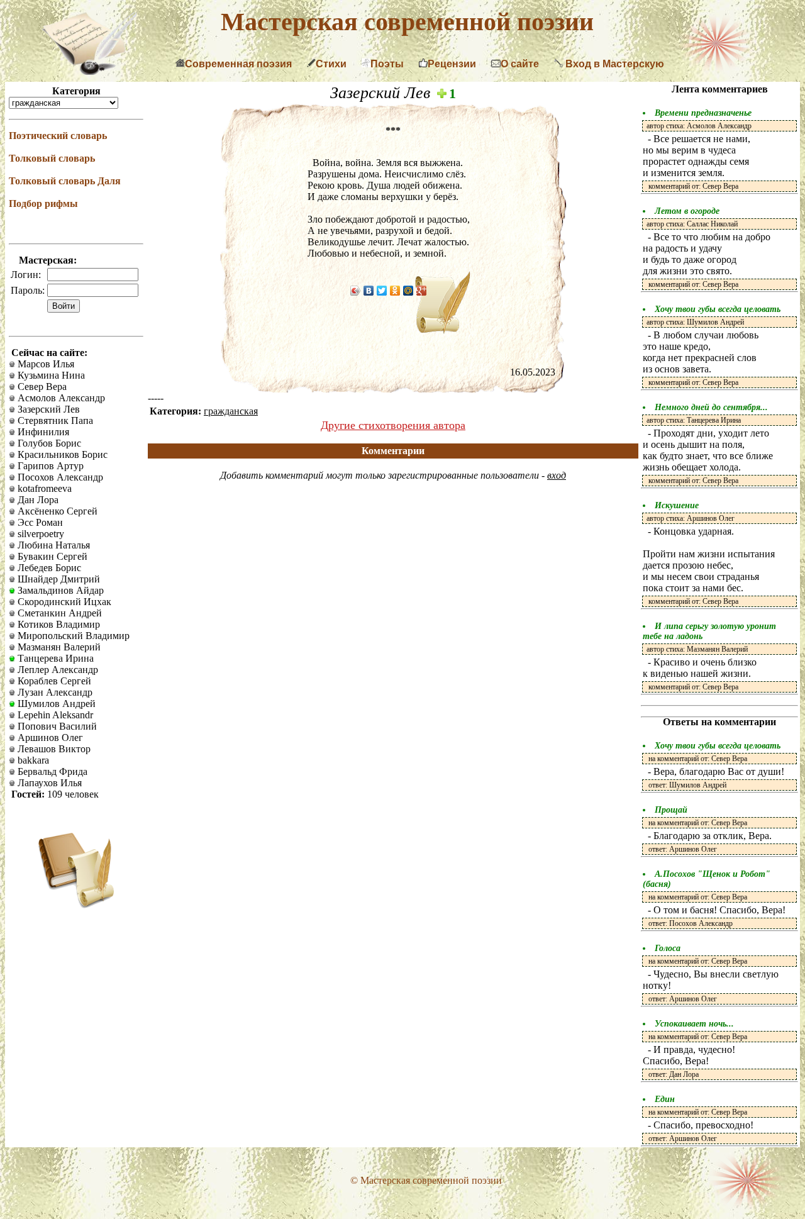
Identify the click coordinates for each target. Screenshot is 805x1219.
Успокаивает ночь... (694, 1023)
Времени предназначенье (703, 113)
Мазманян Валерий (58, 647)
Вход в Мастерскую (613, 63)
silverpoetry (39, 533)
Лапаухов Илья (48, 782)
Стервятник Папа (54, 420)
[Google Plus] (421, 290)
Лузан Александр (53, 692)
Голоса (667, 948)
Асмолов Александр (60, 397)
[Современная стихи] (89, 71)
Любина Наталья (52, 545)
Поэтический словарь (58, 135)
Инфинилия (42, 431)
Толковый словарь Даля (65, 180)
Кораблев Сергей (53, 681)
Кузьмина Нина (50, 375)
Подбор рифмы (43, 203)
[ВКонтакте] (368, 290)
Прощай (671, 810)
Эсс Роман (39, 522)
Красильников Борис (61, 454)
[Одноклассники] (395, 290)
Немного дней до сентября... (711, 407)
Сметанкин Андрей (58, 613)
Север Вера (41, 386)
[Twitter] (382, 290)
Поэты (387, 63)
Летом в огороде (687, 211)
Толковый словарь (52, 158)
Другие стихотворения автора (393, 425)
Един (665, 1099)
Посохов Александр (59, 477)
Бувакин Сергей (51, 556)
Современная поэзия (238, 63)
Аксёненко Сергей (56, 511)
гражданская (231, 411)
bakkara (32, 760)
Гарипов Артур (49, 465)
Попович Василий (56, 726)
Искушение (677, 505)
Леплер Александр (56, 669)
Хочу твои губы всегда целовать (717, 309)
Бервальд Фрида (51, 771)
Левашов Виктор (53, 748)
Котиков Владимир (57, 624)
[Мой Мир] (408, 290)
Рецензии (452, 63)
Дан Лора (36, 499)
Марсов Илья (44, 364)
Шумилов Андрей (55, 703)
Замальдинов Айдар (59, 590)
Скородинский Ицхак (63, 601)
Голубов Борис (48, 443)
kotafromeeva (43, 488)
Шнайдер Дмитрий (57, 579)
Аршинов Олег (49, 737)
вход (556, 475)
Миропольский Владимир (72, 635)
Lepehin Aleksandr (54, 715)
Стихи (331, 63)
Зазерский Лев (47, 409)
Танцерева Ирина (54, 658)
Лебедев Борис (48, 567)
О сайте (520, 63)
